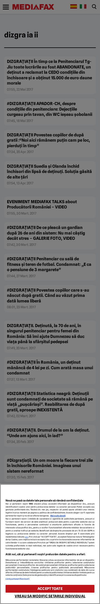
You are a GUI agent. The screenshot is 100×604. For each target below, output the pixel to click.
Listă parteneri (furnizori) (17, 579)
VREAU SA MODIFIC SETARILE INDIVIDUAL (50, 596)
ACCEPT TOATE (50, 589)
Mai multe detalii (58, 515)
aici (26, 537)
